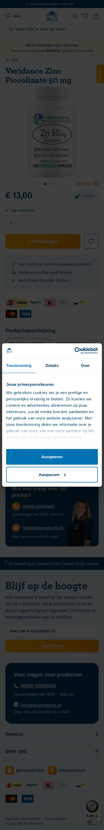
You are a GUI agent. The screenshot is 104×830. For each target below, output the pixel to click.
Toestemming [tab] (18, 365)
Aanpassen (49, 474)
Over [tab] (85, 365)
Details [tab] (52, 365)
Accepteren (52, 456)
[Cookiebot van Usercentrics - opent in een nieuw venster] (75, 350)
